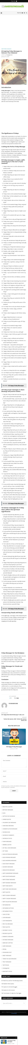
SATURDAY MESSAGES (8, 939)
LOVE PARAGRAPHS (7, 920)
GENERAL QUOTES (7, 844)
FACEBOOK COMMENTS (8, 835)
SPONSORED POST (7, 952)
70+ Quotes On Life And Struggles (9, 987)
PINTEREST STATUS (7, 930)
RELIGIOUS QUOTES (7, 933)
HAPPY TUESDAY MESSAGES (9, 898)
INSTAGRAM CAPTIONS (8, 908)
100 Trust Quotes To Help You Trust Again (11, 993)
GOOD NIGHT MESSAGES (9, 863)
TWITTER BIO (6, 965)
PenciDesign (14, 1013)
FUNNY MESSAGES (7, 841)
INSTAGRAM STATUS (7, 911)
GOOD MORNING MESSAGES (9, 860)
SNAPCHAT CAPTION (8, 943)
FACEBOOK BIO (6, 832)
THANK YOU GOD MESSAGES (9, 958)
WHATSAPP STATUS (7, 971)
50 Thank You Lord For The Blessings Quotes (12, 980)
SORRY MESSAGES (7, 946)
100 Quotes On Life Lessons (8, 990)
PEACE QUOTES (6, 927)
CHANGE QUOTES (7, 819)
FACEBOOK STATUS (7, 838)
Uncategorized (6, 968)
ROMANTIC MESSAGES (8, 936)
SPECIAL (4, 949)
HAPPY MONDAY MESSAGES (9, 882)
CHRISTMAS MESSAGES (8, 825)
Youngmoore (9, 55)
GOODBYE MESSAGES (8, 867)
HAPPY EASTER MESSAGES (9, 876)
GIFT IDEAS (5, 851)
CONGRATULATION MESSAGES (10, 829)
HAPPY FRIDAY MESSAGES (6, 48)
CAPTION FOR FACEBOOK (9, 816)
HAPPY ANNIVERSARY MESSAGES (10, 873)
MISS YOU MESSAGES (8, 924)
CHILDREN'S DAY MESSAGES (9, 822)
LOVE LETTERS (6, 914)
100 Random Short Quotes (7, 983)
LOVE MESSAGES (6, 917)
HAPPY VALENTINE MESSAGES (10, 901)
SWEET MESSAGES (7, 955)
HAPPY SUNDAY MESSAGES (9, 895)
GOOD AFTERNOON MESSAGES (10, 854)
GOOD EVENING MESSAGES (9, 857)
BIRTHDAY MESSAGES (8, 810)
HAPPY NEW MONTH (7, 886)
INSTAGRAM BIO (6, 905)
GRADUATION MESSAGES (9, 870)
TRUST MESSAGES (7, 962)
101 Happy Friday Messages (14, 747)
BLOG (4, 813)
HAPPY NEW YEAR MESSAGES (10, 889)
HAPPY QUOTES (6, 892)
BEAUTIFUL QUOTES (7, 806)
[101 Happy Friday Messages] (14, 737)
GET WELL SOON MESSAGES (9, 848)
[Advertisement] (14, 30)
